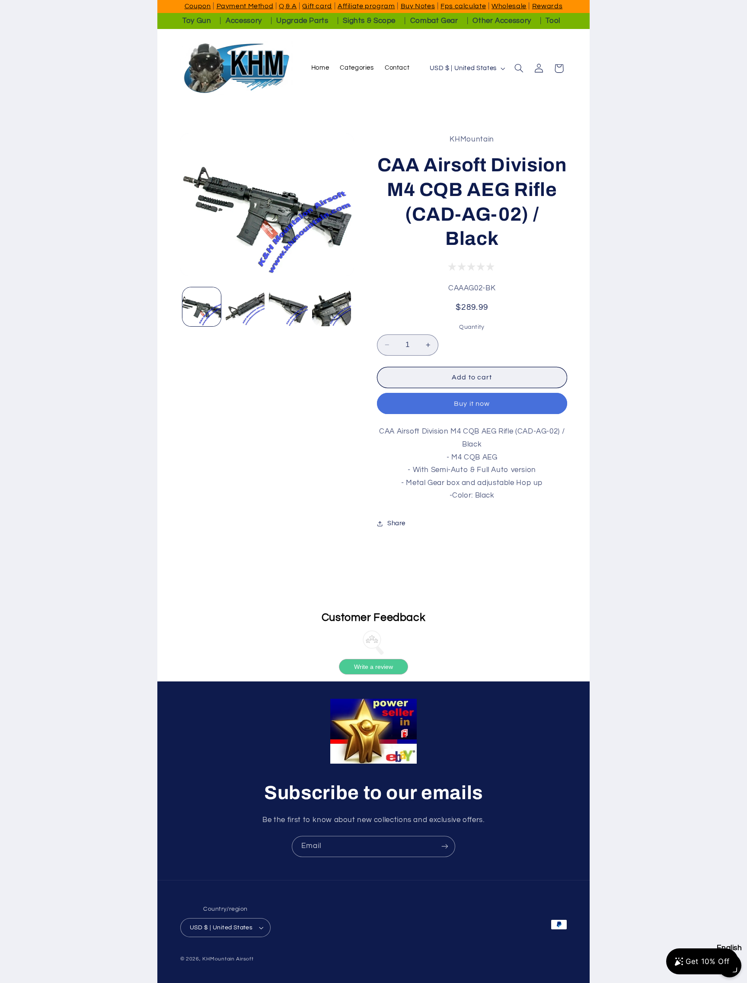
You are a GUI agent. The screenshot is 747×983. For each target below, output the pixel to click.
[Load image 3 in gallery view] (288, 306)
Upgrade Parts (302, 21)
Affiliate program (366, 6)
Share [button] (396, 523)
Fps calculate (463, 6)
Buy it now (472, 403)
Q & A (288, 6)
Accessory (244, 21)
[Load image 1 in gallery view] (201, 306)
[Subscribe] (445, 846)
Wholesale (509, 6)
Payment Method (245, 6)
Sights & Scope (369, 21)
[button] (519, 68)
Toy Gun (196, 21)
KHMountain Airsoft (227, 959)
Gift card (317, 6)
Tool (553, 21)
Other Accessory (501, 21)
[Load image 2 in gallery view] (245, 306)
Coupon (198, 6)
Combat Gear (434, 21)
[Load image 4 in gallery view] (331, 306)
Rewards (547, 6)
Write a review (373, 666)
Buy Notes (418, 6)
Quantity (471, 327)
